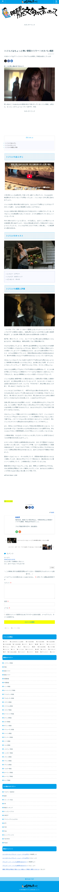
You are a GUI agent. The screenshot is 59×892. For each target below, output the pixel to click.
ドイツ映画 (7, 741)
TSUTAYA (7, 839)
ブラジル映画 (7, 764)
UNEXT (6, 815)
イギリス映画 (7, 702)
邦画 (5, 667)
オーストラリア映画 (9, 690)
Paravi (6, 842)
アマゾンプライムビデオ (11, 819)
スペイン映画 (7, 733)
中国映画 (6, 682)
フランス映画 (7, 760)
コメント (7, 582)
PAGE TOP (30, 879)
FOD (5, 827)
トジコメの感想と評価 (11, 147)
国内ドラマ (7, 674)
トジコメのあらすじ (10, 143)
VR (5, 803)
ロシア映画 (7, 780)
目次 (27, 137)
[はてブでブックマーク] (11, 61)
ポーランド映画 (8, 772)
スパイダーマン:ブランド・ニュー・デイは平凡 (15, 854)
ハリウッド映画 (9, 501)
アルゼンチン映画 (9, 698)
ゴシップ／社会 (8, 799)
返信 (53, 567)
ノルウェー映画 (8, 749)
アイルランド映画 (9, 694)
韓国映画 (6, 678)
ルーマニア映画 (8, 776)
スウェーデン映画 (9, 729)
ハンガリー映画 (8, 753)
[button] (54, 470)
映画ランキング (8, 807)
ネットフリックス (9, 835)
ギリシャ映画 (7, 725)
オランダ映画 (7, 717)
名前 (6, 601)
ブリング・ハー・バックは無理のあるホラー (14, 862)
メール (7, 608)
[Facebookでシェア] (8, 61)
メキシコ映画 (7, 757)
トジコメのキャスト (10, 145)
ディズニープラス (9, 811)
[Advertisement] (29, 36)
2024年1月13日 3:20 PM (9, 559)
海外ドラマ (7, 671)
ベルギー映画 (7, 768)
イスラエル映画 (8, 706)
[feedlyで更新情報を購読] (16, 531)
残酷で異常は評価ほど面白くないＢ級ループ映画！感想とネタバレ (20, 869)
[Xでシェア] (5, 61)
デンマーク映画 (8, 737)
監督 (5, 795)
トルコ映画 (7, 745)
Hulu (5, 831)
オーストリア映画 (9, 714)
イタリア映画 (7, 710)
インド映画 (7, 686)
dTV (5, 823)
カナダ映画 (7, 721)
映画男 (17, 517)
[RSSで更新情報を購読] (19, 531)
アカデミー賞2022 (9, 792)
